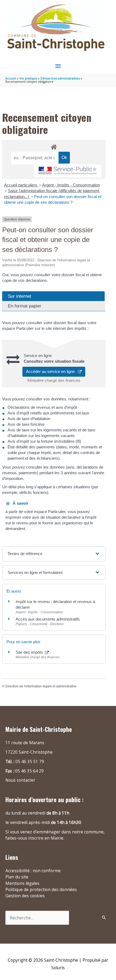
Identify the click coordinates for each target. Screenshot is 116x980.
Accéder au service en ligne (52, 371)
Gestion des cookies (25, 896)
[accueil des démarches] (53, 146)
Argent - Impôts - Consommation (71, 185)
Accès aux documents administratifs (48, 619)
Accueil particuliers (21, 185)
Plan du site (16, 877)
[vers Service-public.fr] (67, 171)
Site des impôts (30, 652)
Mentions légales (22, 883)
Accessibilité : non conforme (33, 871)
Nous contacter (20, 780)
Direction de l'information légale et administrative (41, 686)
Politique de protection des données (41, 889)
